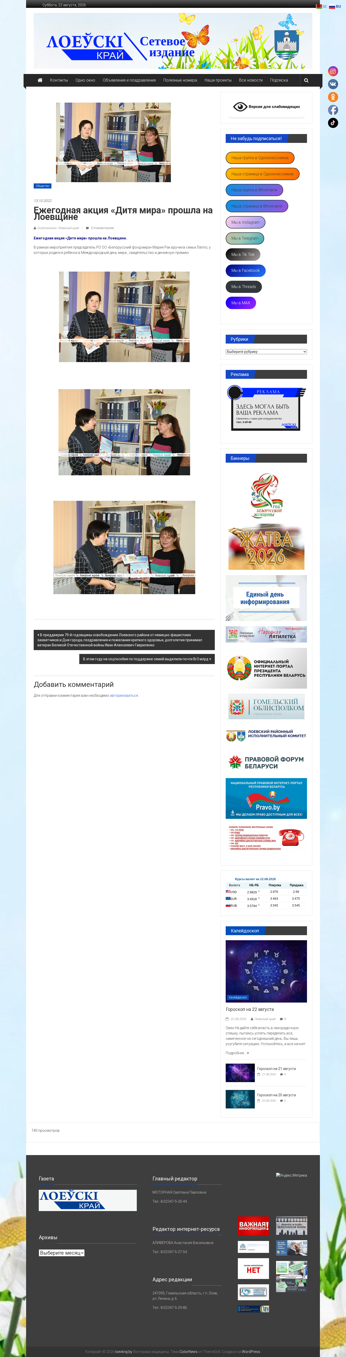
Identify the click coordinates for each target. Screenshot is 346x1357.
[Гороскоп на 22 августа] (266, 971)
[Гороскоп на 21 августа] (240, 1072)
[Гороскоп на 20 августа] (240, 1099)
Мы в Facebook (246, 270)
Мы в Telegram (245, 238)
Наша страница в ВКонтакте (257, 206)
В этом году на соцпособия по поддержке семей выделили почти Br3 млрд (145, 659)
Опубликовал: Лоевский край (58, 228)
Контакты (59, 80)
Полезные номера (180, 80)
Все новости (251, 80)
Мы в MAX (241, 302)
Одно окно (85, 80)
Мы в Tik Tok (243, 254)
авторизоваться (124, 695)
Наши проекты (218, 80)
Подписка (279, 80)
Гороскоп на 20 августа (276, 1095)
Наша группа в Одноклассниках (260, 157)
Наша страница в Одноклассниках (263, 174)
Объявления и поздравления (129, 80)
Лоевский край (264, 1019)
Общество (42, 186)
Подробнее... (236, 1053)
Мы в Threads (244, 286)
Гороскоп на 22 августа (250, 1009)
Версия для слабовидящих (274, 106)
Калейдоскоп (238, 997)
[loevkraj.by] (40, 80)
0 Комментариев (102, 228)
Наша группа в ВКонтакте (254, 189)
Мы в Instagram (246, 222)
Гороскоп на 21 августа (276, 1069)
